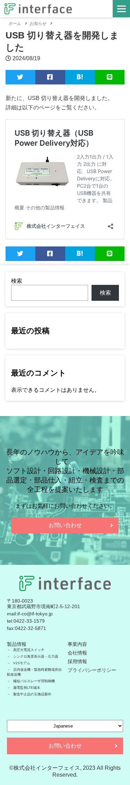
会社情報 (77, 653)
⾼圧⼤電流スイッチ (28, 650)
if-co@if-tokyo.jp (35, 613)
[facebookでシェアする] (50, 77)
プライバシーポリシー (92, 670)
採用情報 (77, 661)
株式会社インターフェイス (47, 768)
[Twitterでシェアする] (20, 77)
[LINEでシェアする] (109, 77)
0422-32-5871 (30, 628)
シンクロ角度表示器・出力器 (35, 656)
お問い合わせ (65, 525)
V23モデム (21, 663)
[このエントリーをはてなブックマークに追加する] (80, 77)
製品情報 (16, 644)
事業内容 (77, 644)
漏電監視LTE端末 (26, 687)
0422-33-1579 (29, 621)
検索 (16, 281)
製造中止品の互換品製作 (32, 694)
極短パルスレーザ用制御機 (34, 681)
